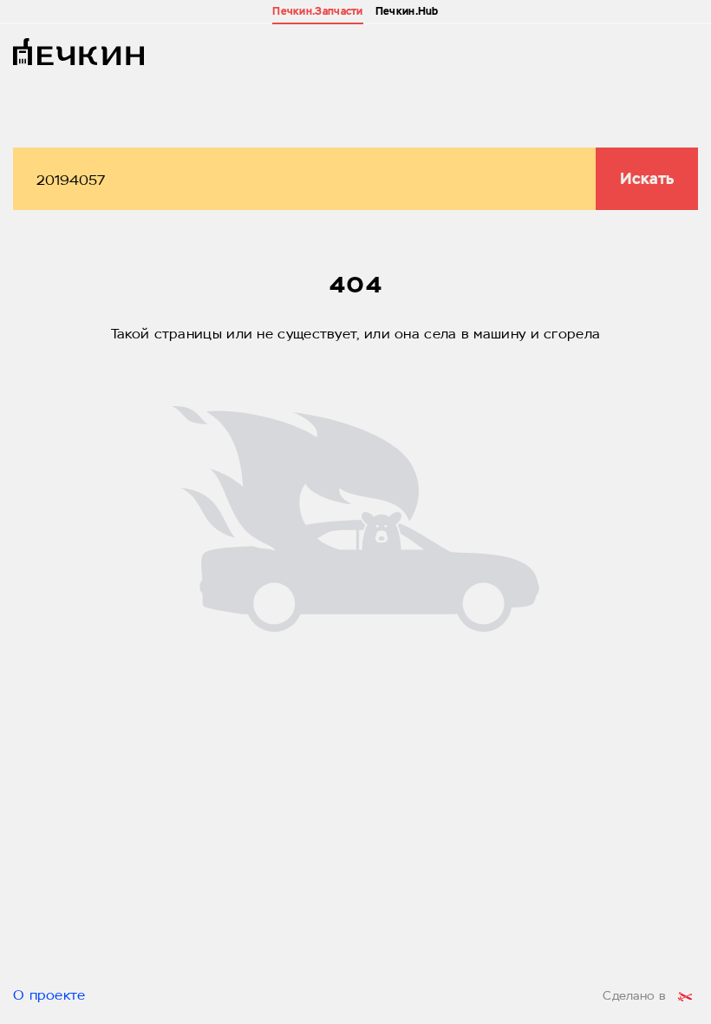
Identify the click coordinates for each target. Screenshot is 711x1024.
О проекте (49, 996)
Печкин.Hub (407, 11)
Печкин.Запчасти (317, 11)
